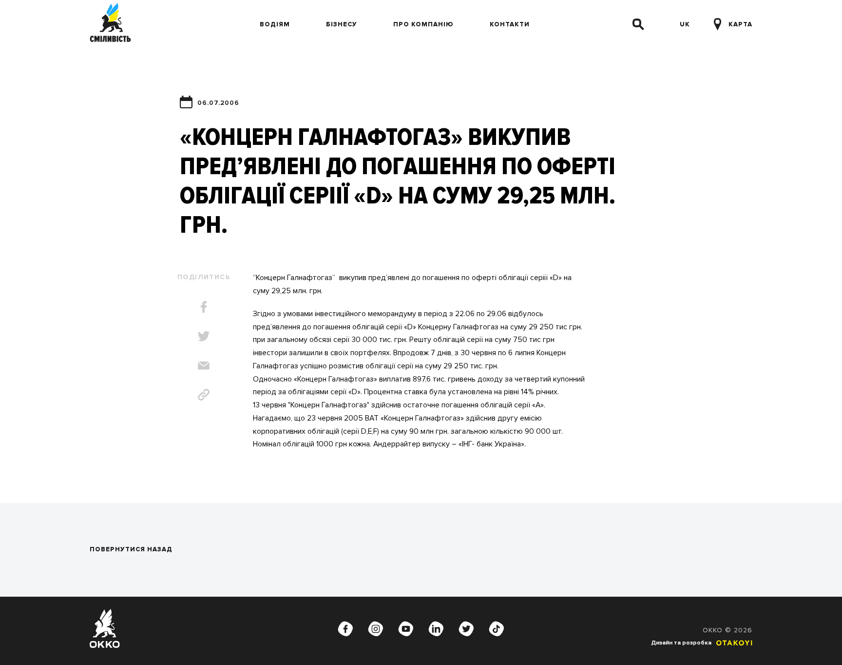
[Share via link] (203, 394)
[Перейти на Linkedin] (436, 628)
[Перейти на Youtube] (406, 628)
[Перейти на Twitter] (466, 628)
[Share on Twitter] (203, 336)
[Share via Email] (203, 365)
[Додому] (110, 24)
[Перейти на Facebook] (345, 628)
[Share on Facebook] (203, 307)
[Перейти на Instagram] (375, 628)
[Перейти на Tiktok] (496, 628)
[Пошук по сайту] (638, 24)
